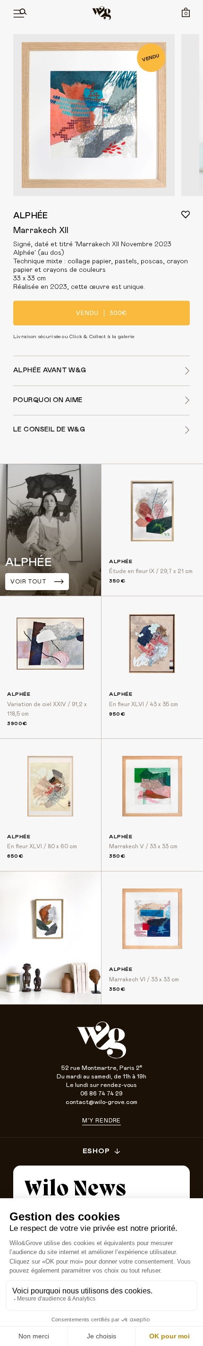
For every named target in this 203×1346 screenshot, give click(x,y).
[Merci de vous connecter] (185, 214)
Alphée (30, 216)
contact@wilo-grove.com (101, 1102)
